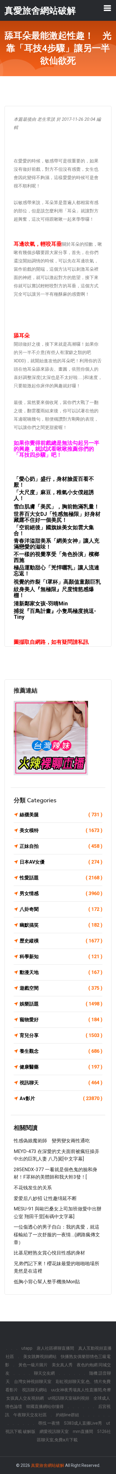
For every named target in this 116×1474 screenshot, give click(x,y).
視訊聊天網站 (34, 1389)
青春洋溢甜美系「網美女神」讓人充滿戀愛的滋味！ (56, 544)
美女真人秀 (62, 1364)
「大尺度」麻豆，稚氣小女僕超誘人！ (54, 495)
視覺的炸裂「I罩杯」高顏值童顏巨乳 (57, 582)
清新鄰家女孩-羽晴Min (41, 603)
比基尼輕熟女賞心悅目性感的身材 (49, 1253)
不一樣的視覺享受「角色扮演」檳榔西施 (56, 557)
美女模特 (61, 830)
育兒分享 (61, 1035)
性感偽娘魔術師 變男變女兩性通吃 (52, 1141)
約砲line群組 (67, 1414)
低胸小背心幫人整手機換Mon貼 (47, 1282)
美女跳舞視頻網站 (40, 1356)
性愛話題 (61, 878)
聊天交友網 (44, 1373)
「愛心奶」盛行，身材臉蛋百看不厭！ (54, 482)
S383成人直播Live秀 (83, 1423)
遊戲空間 (61, 988)
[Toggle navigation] (107, 8)
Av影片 (61, 1098)
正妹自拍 (61, 846)
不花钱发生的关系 (33, 1188)
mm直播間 (83, 1431)
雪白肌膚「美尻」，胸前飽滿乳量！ (56, 506)
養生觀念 (61, 1051)
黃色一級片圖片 (33, 1364)
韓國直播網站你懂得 (45, 1406)
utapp (26, 1348)
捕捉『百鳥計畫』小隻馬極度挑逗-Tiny (55, 614)
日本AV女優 (61, 862)
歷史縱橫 (61, 941)
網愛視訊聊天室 (54, 1431)
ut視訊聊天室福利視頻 (68, 1398)
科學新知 (61, 956)
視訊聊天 (61, 1082)
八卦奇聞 (61, 909)
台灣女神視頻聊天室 (32, 1381)
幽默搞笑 (61, 925)
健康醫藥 (61, 1067)
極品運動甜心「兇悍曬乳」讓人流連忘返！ (56, 570)
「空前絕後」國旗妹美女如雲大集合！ (54, 530)
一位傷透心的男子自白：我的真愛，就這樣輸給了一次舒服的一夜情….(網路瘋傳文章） (57, 1234)
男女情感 (61, 893)
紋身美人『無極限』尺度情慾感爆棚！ (54, 592)
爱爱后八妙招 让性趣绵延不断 (45, 1198)
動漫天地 (61, 972)
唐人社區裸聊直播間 (55, 1348)
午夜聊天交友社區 (30, 1414)
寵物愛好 (61, 1019)
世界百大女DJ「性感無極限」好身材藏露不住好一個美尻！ (57, 517)
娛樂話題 (61, 1004)
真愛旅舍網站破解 (47, 1465)
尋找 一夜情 (49, 1423)
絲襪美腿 (61, 814)
